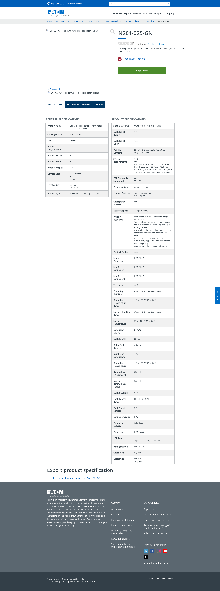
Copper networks (111, 21)
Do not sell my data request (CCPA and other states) (71, 581)
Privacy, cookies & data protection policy (65, 579)
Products (60, 21)
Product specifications (134, 58)
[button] (142, 70)
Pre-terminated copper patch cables (138, 21)
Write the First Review (156, 44)
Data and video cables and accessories (84, 21)
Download (55, 89)
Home (49, 21)
